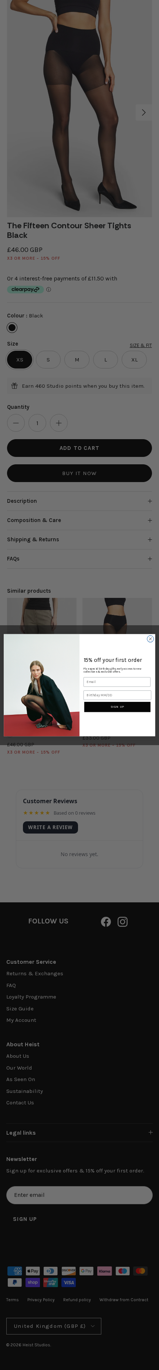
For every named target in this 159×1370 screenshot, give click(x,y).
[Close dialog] (150, 638)
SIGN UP (117, 706)
